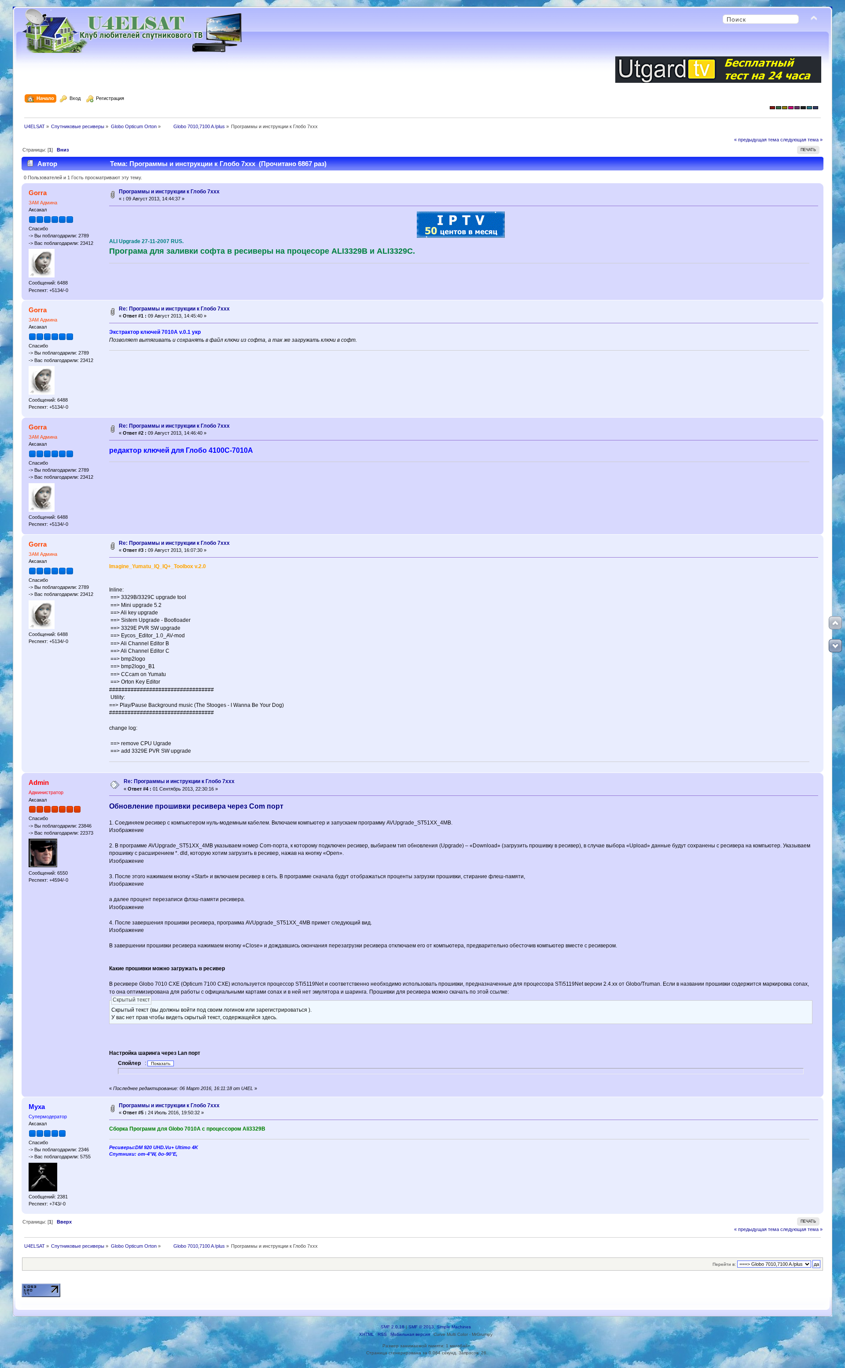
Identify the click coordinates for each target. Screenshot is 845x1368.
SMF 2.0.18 (392, 1326)
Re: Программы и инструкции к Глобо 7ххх (174, 309)
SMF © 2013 (421, 1326)
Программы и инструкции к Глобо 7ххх (169, 192)
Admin (39, 782)
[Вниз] (835, 646)
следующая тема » (801, 139)
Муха (37, 1106)
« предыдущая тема (756, 139)
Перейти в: (724, 1264)
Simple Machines (454, 1326)
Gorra (38, 192)
